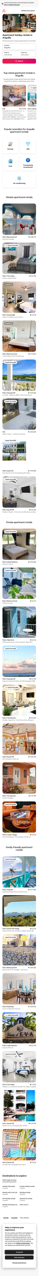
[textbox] (11, 55)
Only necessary (19, 1257)
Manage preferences (19, 1263)
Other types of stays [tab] (9, 1180)
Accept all (19, 1252)
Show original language (12, 5)
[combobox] (19, 47)
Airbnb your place (28, 11)
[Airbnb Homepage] (4, 10)
